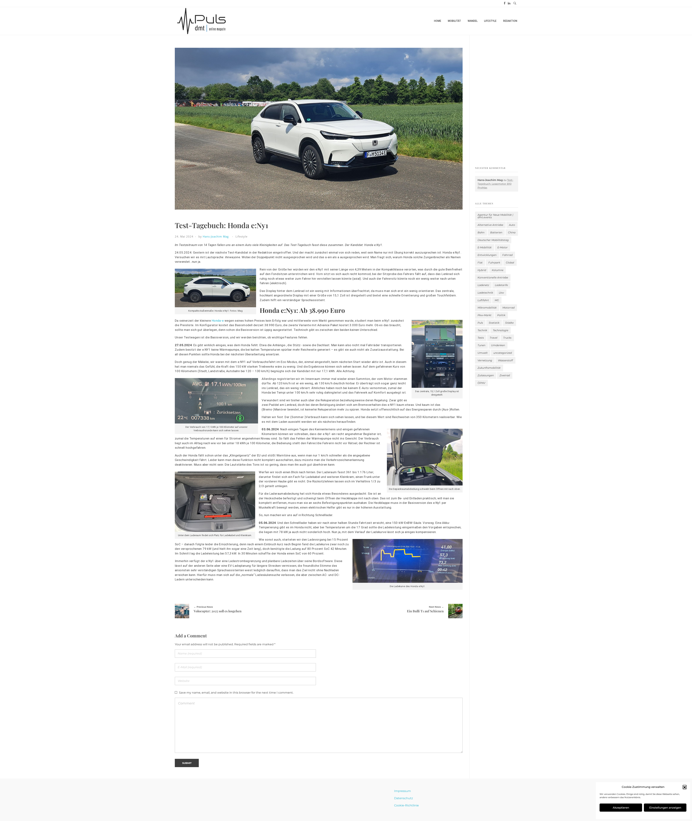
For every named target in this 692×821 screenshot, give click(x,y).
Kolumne (497, 270)
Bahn (481, 232)
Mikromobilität (487, 307)
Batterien (496, 232)
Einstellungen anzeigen (665, 807)
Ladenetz (483, 285)
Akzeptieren (621, 807)
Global (510, 262)
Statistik (494, 322)
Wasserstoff (505, 360)
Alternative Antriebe (490, 225)
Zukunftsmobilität (489, 367)
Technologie (500, 330)
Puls (480, 322)
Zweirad (505, 375)
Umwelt (483, 352)
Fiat (480, 262)
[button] (684, 787)
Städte (509, 322)
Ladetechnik (485, 292)
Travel (493, 337)
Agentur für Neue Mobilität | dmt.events (495, 216)
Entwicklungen (487, 255)
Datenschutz (403, 798)
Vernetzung (485, 360)
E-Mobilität (485, 247)
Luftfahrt (483, 300)
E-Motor (502, 247)
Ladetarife (501, 285)
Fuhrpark (494, 262)
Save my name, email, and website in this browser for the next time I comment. (236, 692)
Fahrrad (507, 255)
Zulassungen (486, 375)
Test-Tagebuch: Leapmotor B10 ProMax (495, 183)
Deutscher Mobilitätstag (493, 240)
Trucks (507, 337)
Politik (501, 315)
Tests (481, 337)
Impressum (402, 791)
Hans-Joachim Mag (216, 236)
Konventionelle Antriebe (493, 277)
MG (497, 300)
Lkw (501, 292)
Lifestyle (241, 236)
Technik (482, 330)
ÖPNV (481, 383)
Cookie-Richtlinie (406, 805)
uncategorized (502, 352)
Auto (512, 225)
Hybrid (482, 270)
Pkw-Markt (484, 315)
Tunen (481, 345)
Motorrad (508, 307)
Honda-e (217, 320)
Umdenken (498, 345)
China (511, 232)
